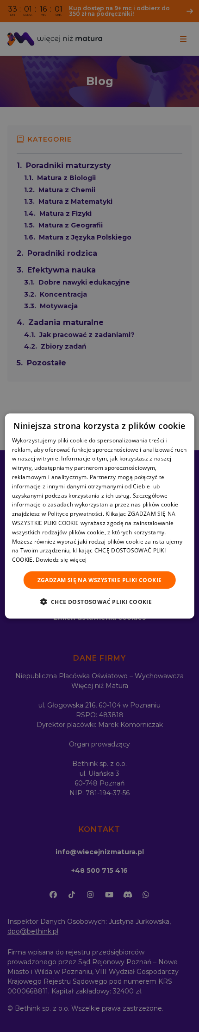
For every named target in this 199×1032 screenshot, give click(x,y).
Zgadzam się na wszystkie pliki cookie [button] (99, 580)
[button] (99, 601)
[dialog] (99, 516)
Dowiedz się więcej (61, 560)
